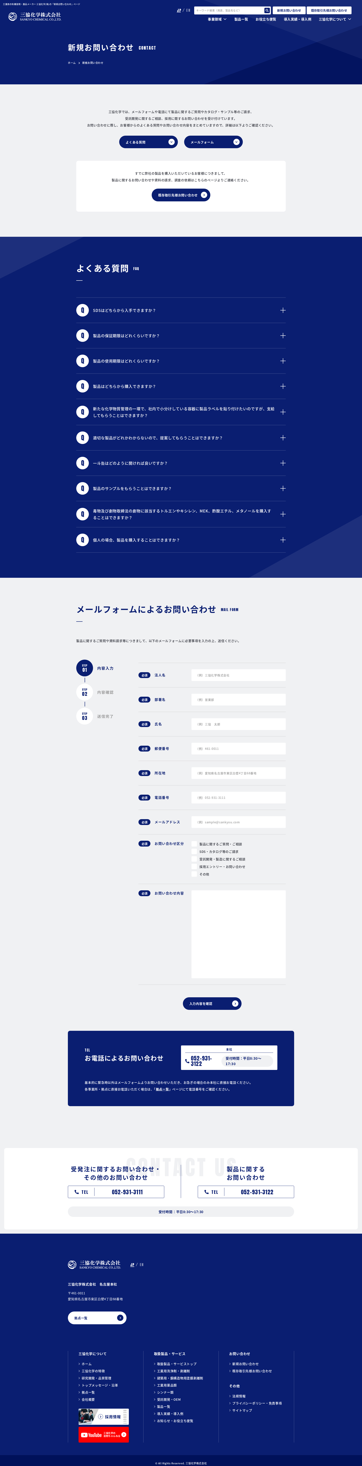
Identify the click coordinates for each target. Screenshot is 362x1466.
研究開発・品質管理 (96, 1378)
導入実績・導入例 (297, 19)
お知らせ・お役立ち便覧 (175, 1420)
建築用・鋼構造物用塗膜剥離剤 (180, 1378)
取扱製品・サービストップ (177, 1364)
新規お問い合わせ (245, 1364)
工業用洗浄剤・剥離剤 (173, 1371)
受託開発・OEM (169, 1399)
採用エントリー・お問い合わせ (222, 866)
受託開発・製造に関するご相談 (222, 859)
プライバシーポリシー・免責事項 (257, 1403)
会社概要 (88, 1399)
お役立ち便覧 (266, 19)
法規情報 (239, 1396)
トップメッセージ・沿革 (100, 1385)
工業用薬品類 (167, 1385)
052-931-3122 (201, 1061)
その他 (204, 874)
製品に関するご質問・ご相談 (220, 844)
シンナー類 (165, 1392)
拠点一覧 (162, 1089)
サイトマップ (242, 1410)
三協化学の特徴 (93, 1371)
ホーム (72, 62)
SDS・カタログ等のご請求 (219, 851)
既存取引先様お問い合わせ (252, 1371)
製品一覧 (163, 1406)
